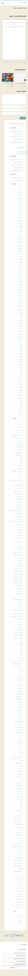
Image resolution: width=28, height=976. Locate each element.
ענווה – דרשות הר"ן (19, 791)
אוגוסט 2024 (20, 226)
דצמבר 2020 (20, 320)
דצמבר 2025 (20, 198)
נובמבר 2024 (20, 220)
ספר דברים (20, 768)
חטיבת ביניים (20, 643)
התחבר (21, 914)
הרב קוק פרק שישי (19, 591)
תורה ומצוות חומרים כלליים (18, 896)
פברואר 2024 (20, 237)
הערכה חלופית (20, 488)
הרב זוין (21, 527)
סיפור (21, 766)
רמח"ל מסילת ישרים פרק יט (18, 863)
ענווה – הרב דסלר (19, 793)
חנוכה (21, 649)
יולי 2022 (21, 284)
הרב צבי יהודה (20, 560)
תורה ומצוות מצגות (19, 899)
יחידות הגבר (20, 660)
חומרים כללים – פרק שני (18, 638)
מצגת (21, 749)
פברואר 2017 (20, 414)
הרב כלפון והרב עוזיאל (18, 546)
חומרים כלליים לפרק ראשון (18, 630)
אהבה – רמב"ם (20, 441)
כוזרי (21, 671)
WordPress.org (19, 922)
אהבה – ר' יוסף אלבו (19, 438)
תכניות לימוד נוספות (19, 904)
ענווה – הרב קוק (19, 796)
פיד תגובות (20, 920)
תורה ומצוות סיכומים (19, 902)
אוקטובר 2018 (20, 362)
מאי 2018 (21, 373)
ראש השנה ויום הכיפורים (18, 824)
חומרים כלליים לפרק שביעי (18, 632)
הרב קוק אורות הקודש (18, 585)
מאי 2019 (21, 345)
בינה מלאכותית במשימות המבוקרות (16, 142)
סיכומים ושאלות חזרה (18, 763)
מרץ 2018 (21, 378)
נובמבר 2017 (20, 389)
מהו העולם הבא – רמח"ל (18, 727)
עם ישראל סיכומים (19, 785)
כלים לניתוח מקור (19, 677)
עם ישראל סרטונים (19, 788)
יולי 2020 (21, 323)
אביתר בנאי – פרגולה (15, 180)
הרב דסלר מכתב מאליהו (18, 516)
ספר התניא (20, 777)
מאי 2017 (21, 406)
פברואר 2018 (20, 381)
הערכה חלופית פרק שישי (18, 496)
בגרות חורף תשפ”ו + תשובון (18, 139)
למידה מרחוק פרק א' (19, 696)
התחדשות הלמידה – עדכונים (17, 613)
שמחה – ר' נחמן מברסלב (18, 888)
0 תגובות (7, 86)
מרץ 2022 (20, 292)
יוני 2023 (21, 259)
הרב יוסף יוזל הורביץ (19, 541)
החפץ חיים (20, 474)
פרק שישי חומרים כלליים (18, 818)
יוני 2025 (21, 206)
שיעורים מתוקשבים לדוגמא (18, 871)
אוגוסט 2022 (20, 281)
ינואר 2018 (20, 384)
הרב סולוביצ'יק (20, 549)
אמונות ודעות (20, 449)
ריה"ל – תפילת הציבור (18, 835)
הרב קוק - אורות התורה (18, 62)
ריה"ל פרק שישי (19, 838)
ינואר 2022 (20, 298)
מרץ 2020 (20, 331)
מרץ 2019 (21, 351)
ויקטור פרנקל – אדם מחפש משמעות (16, 616)
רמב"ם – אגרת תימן (19, 843)
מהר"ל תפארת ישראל (18, 732)
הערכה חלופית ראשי (19, 499)
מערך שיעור (20, 743)
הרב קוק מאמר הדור (19, 588)
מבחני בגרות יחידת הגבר (18, 710)
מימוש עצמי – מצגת (15, 177)
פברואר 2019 (20, 353)
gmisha (21, 421)
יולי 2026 (21, 187)
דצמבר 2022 (20, 273)
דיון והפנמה (20, 466)
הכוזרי (21, 477)
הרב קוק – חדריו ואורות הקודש (17, 580)
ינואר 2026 (20, 195)
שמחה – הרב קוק (19, 879)
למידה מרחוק (20, 691)
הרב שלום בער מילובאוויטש (18, 599)
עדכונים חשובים (19, 782)
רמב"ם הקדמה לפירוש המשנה (17, 846)
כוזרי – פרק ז (20, 674)
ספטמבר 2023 (20, 251)
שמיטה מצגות (20, 893)
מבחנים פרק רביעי (19, 718)
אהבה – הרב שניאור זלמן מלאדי (17, 435)
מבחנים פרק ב (20, 716)
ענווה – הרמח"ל (19, 799)
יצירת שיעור (20, 668)
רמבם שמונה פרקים (19, 857)
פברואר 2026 (20, 192)
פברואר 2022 (20, 295)
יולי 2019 (21, 342)
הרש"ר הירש (20, 607)
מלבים (21, 735)
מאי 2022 (21, 287)
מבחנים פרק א (20, 713)
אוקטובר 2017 (20, 392)
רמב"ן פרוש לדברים (19, 852)
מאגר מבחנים (20, 702)
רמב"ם (21, 841)
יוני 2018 (21, 370)
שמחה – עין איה (19, 885)
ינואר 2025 (20, 217)
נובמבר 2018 (20, 359)
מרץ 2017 (21, 412)
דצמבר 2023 (20, 242)
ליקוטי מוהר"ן (20, 685)
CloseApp (12, 967)
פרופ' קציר (20, 807)
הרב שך (21, 596)
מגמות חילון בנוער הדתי (18, 721)
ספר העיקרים (20, 774)
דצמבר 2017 (20, 387)
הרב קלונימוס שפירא (19, 593)
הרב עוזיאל (20, 557)
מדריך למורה (20, 724)
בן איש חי (20, 457)
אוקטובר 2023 (20, 248)
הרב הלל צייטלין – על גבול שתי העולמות (16, 521)
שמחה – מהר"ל (19, 882)
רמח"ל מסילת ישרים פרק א (18, 860)
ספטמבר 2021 (20, 309)
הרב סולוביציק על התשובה (18, 555)
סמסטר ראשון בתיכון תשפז (18, 162)
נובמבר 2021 (20, 303)
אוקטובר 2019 (20, 337)
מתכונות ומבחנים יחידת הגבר (17, 757)
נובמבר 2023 (20, 245)
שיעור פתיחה (20, 868)
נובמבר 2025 (20, 201)
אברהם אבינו (20, 424)
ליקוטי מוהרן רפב (19, 688)
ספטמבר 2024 (20, 223)
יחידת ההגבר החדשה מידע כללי (17, 666)
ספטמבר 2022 (20, 278)
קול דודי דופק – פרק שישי (18, 821)
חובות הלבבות (20, 624)
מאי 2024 (21, 231)
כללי (21, 682)
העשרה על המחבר (19, 507)
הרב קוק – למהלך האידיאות (18, 582)
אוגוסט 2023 (20, 253)
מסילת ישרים (20, 738)
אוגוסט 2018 (20, 364)
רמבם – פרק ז (20, 854)
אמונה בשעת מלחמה (19, 446)
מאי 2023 (21, 262)
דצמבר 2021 (20, 301)
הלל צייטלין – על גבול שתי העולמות (16, 480)
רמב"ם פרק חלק (19, 849)
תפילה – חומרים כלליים (18, 907)
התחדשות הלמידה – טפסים (18, 610)
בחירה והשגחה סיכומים (18, 455)
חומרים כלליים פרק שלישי (18, 635)
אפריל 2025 (20, 212)
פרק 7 (21, 813)
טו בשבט (21, 652)
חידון (21, 646)
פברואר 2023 (20, 267)
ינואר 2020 (20, 334)
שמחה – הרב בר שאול (18, 877)
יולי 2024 (21, 228)
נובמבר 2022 (20, 276)
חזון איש (21, 641)
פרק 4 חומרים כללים (19, 810)
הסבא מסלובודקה (19, 485)
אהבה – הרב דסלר (19, 432)
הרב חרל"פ (20, 530)
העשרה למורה (20, 502)
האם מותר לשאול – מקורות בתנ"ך (17, 471)
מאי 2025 (20, 209)
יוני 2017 (21, 403)
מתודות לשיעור (20, 752)
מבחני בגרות (20, 707)
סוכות (21, 760)
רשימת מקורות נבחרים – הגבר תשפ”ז (16, 136)
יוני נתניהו (20, 657)
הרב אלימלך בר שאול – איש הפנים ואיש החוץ (15, 510)
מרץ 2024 (20, 234)
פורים (21, 802)
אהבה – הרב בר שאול (18, 430)
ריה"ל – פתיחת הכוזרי (18, 832)
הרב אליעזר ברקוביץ (19, 513)
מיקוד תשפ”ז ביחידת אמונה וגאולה (16, 131)
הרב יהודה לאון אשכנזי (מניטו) (17, 538)
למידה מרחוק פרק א (19, 693)
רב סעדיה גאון (20, 827)
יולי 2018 (21, 367)
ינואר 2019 (20, 356)
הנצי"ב (21, 482)
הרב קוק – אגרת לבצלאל (18, 566)
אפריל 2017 (20, 409)
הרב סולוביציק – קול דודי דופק (17, 552)
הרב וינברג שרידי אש (19, 524)
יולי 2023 (21, 256)
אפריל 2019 (20, 348)
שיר (21, 874)
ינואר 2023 (20, 270)
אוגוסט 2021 (20, 312)
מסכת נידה (20, 741)
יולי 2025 (21, 203)
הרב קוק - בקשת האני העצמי (10, 62)
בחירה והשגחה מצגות (19, 452)
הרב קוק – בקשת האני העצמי (17, 577)
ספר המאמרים (20, 771)
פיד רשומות (20, 917)
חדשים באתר (20, 621)
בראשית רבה (20, 460)
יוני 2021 (21, 317)
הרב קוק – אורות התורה (18, 571)
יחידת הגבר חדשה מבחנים (18, 663)
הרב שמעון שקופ (19, 602)
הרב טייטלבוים (20, 535)
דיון (21, 463)
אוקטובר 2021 (20, 306)
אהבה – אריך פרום (19, 427)
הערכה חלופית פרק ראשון (18, 491)
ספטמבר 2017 (20, 395)
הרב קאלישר (20, 563)
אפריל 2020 (20, 328)
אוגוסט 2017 (20, 398)
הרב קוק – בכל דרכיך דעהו (18, 574)
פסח (21, 804)
